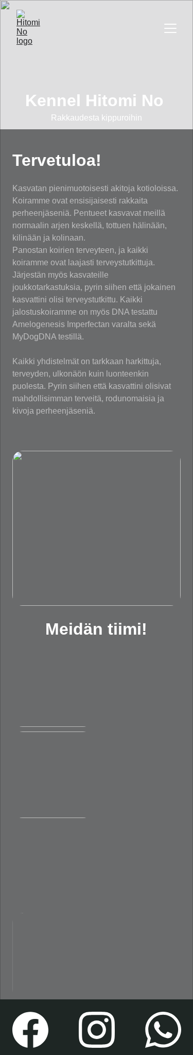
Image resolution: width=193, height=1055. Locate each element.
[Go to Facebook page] (30, 1030)
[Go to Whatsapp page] (163, 1030)
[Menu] (170, 28)
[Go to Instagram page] (97, 1030)
